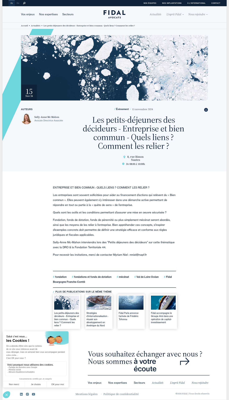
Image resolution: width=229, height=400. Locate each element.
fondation (61, 276)
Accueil (24, 25)
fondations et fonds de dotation (92, 276)
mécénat (123, 276)
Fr (12, 3)
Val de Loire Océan (147, 276)
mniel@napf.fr (138, 254)
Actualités (35, 25)
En (18, 3)
